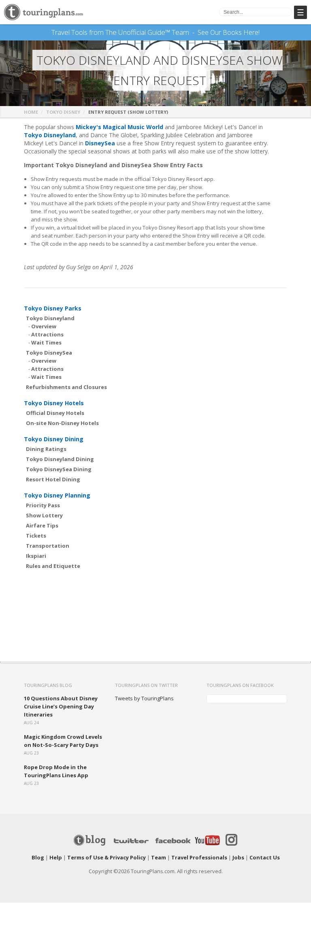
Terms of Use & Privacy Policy (106, 857)
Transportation (47, 545)
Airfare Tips (42, 525)
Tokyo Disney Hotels (54, 403)
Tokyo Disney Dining (53, 439)
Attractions (47, 334)
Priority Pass (43, 505)
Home (31, 112)
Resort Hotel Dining (53, 479)
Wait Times (46, 342)
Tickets (36, 535)
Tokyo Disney (63, 112)
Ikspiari (36, 555)
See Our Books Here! (229, 32)
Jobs (238, 857)
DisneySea (100, 143)
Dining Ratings (46, 449)
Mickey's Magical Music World (119, 127)
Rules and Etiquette (53, 566)
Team (158, 857)
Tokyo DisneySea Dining (59, 469)
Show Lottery (44, 515)
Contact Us (264, 857)
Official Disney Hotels (55, 413)
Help (55, 857)
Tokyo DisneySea (49, 352)
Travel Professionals (199, 857)
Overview (43, 326)
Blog (38, 857)
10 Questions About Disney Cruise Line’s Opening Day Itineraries (61, 706)
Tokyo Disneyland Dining (60, 459)
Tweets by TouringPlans (144, 698)
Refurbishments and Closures (66, 387)
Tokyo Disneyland (50, 135)
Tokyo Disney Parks (52, 308)
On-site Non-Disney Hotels (62, 423)
